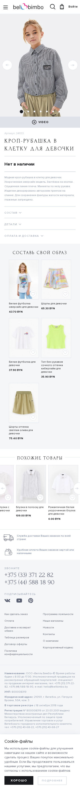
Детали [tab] (10, 224)
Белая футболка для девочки (22, 363)
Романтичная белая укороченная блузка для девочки (61, 511)
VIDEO (43, 122)
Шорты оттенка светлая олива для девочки (21, 430)
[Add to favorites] (33, 294)
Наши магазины (53, 621)
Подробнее (52, 780)
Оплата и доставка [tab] (21, 236)
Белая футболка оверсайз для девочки (23, 305)
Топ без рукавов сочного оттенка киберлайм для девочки (52, 367)
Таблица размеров (16, 637)
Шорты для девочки (54, 303)
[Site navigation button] (5, 8)
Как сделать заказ (16, 614)
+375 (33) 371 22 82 (28, 575)
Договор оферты (15, 644)
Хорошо (19, 780)
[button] (7, 65)
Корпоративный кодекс (58, 647)
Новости (48, 627)
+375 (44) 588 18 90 (29, 582)
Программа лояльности (58, 614)
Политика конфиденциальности (18, 652)
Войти (70, 6)
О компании (50, 641)
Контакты (49, 634)
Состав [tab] (10, 212)
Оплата (9, 621)
